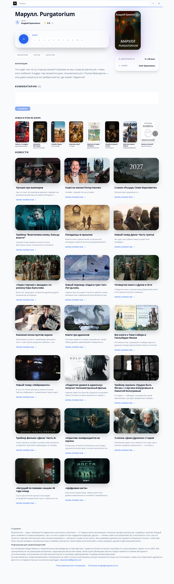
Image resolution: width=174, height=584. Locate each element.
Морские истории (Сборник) (93, 145)
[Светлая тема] (153, 3)
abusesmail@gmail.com (70, 560)
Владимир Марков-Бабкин (130, 148)
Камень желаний (147, 144)
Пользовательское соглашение (70, 565)
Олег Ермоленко (147, 65)
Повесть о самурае (21, 144)
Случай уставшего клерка (111, 145)
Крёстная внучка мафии (129, 145)
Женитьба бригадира (37, 145)
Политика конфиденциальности (103, 565)
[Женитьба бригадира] (40, 131)
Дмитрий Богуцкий (21, 146)
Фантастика (50, 55)
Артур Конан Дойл (39, 148)
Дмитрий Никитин (93, 148)
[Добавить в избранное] (137, 14)
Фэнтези (36, 55)
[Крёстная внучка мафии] (130, 131)
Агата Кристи (109, 148)
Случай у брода (56, 144)
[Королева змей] (76, 131)
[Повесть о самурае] (22, 131)
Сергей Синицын (146, 146)
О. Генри (72, 146)
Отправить (22, 108)
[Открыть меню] (159, 3)
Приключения (22, 55)
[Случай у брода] (58, 131)
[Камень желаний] (148, 131)
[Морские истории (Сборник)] (94, 131)
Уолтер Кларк (55, 146)
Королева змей (74, 144)
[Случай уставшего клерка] (112, 131)
